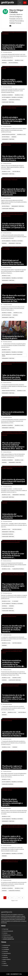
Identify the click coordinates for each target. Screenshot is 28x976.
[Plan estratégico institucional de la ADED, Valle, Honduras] (14, 75)
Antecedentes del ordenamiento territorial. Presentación (12, 516)
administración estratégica (8, 134)
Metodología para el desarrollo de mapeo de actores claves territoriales (13, 262)
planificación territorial (8, 102)
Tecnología (5, 965)
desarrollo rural (16, 677)
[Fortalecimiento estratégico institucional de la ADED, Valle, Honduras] (14, 41)
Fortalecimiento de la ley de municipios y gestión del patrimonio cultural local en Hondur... (13, 698)
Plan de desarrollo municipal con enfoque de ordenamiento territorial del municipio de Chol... (13, 298)
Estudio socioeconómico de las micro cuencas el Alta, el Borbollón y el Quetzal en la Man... (13, 226)
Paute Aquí (5, 929)
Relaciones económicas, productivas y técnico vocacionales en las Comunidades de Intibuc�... (13, 663)
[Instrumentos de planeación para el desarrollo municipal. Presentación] (14, 475)
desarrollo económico (7, 60)
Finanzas (5, 955)
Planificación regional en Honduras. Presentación (12, 767)
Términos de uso (7, 935)
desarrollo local (19, 60)
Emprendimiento (7, 953)
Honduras (4, 62)
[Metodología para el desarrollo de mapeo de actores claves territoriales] (14, 256)
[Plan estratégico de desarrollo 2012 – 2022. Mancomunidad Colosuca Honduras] (14, 868)
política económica (13, 62)
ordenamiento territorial (8, 139)
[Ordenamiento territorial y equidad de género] (14, 330)
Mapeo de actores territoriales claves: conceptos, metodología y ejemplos (12, 802)
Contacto (5, 933)
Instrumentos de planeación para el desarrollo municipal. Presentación (13, 481)
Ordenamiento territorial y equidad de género (13, 337)
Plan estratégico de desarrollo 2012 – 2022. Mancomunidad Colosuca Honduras (12, 874)
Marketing (5, 957)
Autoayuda (5, 947)
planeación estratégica (14, 99)
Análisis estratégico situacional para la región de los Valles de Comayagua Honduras (13, 120)
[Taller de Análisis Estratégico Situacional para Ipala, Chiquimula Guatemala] (14, 371)
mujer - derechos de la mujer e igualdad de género (12, 355)
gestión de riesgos (6, 315)
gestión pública (5, 136)
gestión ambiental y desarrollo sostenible (12, 97)
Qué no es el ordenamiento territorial (13, 413)
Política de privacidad (8, 937)
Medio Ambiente (7, 959)
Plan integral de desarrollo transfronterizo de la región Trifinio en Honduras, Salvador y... (13, 587)
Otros (4, 961)
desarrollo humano (6, 312)
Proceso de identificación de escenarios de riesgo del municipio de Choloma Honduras (13, 629)
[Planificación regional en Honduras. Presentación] (14, 760)
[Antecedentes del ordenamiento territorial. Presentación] (14, 510)
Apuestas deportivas (8, 939)
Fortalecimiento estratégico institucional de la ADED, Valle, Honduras (13, 47)
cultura (4, 712)
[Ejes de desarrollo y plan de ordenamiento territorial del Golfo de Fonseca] (14, 152)
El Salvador (15, 601)
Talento (4, 963)
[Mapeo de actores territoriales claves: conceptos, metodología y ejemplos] (14, 797)
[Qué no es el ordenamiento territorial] (14, 406)
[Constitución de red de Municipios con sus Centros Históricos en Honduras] (14, 727)
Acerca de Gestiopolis (8, 931)
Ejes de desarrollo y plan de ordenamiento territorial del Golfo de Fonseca (13, 158)
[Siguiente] (22, 897)
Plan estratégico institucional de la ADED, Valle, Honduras (12, 82)
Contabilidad (6, 949)
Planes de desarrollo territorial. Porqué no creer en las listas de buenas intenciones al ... (13, 554)
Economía (5, 951)
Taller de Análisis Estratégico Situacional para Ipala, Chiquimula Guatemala (13, 377)
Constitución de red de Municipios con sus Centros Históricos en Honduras (13, 734)
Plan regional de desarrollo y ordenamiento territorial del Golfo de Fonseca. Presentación (13, 192)
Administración (6, 945)
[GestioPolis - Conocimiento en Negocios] (6, 911)
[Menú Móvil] (25, 2)
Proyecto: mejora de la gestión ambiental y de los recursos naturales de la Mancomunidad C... (12, 839)
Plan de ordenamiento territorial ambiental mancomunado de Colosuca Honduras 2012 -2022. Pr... (13, 446)
